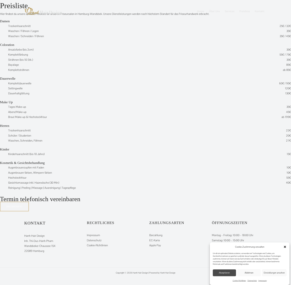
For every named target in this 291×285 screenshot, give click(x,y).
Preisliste (244, 11)
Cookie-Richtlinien (239, 280)
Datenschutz (252, 280)
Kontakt (259, 11)
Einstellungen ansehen (274, 272)
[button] (284, 246)
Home (200, 11)
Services (229, 11)
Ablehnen (249, 272)
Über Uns (214, 11)
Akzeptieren (224, 272)
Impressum (262, 280)
